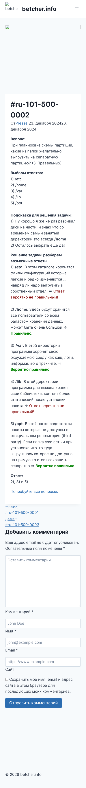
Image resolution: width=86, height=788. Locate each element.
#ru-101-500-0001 (22, 510)
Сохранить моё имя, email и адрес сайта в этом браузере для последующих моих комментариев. (39, 685)
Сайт (9, 669)
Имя (10, 631)
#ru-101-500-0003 (22, 522)
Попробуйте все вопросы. (34, 491)
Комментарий (19, 612)
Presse (21, 123)
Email (11, 650)
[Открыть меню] (77, 8)
